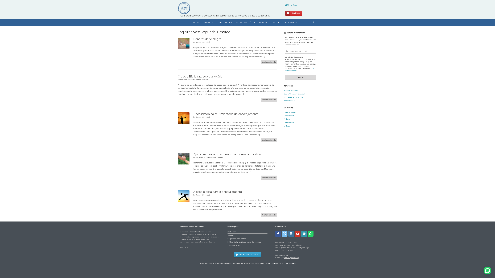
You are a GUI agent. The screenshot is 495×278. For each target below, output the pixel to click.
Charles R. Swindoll (203, 42)
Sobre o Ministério (291, 91)
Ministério (194, 22)
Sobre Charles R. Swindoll (294, 94)
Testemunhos (291, 22)
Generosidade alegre (207, 39)
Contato (276, 22)
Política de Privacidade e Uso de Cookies (244, 242)
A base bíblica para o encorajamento (217, 191)
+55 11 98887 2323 (291, 258)
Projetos (263, 22)
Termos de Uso (234, 245)
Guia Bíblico (289, 123)
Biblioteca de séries (245, 22)
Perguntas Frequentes (237, 239)
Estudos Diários (290, 112)
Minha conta (232, 232)
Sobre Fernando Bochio (293, 97)
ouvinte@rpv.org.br (283, 255)
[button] (313, 22)
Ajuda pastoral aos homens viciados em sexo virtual (227, 154)
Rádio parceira (225, 22)
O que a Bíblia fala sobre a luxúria (200, 76)
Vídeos (287, 126)
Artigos (287, 119)
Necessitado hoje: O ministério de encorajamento (225, 114)
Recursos (208, 22)
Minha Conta (292, 5)
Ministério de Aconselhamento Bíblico (194, 80)
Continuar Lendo (269, 62)
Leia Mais (183, 247)
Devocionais (289, 116)
